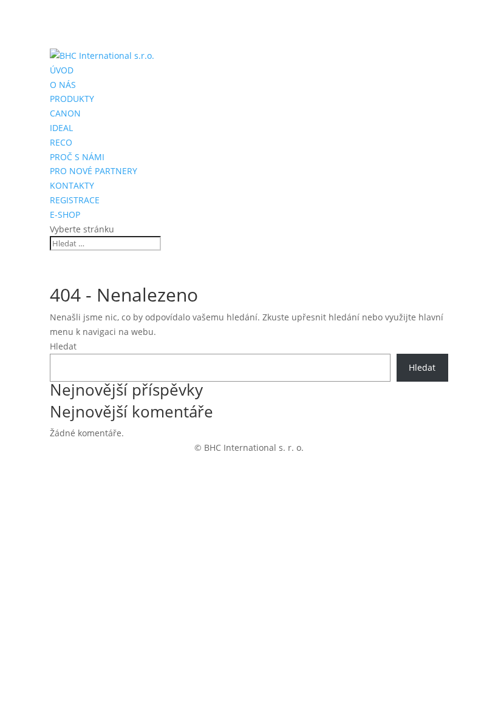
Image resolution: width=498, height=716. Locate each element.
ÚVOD (61, 70)
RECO (61, 142)
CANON (65, 113)
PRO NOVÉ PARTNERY (93, 171)
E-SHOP (65, 214)
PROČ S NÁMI (77, 157)
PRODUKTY (72, 98)
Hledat (63, 346)
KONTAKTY (72, 185)
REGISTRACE (75, 200)
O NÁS (63, 84)
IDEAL (61, 127)
